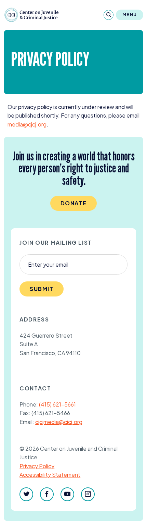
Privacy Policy (36, 466)
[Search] (108, 15)
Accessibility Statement (49, 474)
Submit (42, 288)
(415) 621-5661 (57, 404)
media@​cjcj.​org (27, 124)
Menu (129, 14)
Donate (74, 203)
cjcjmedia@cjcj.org (58, 421)
